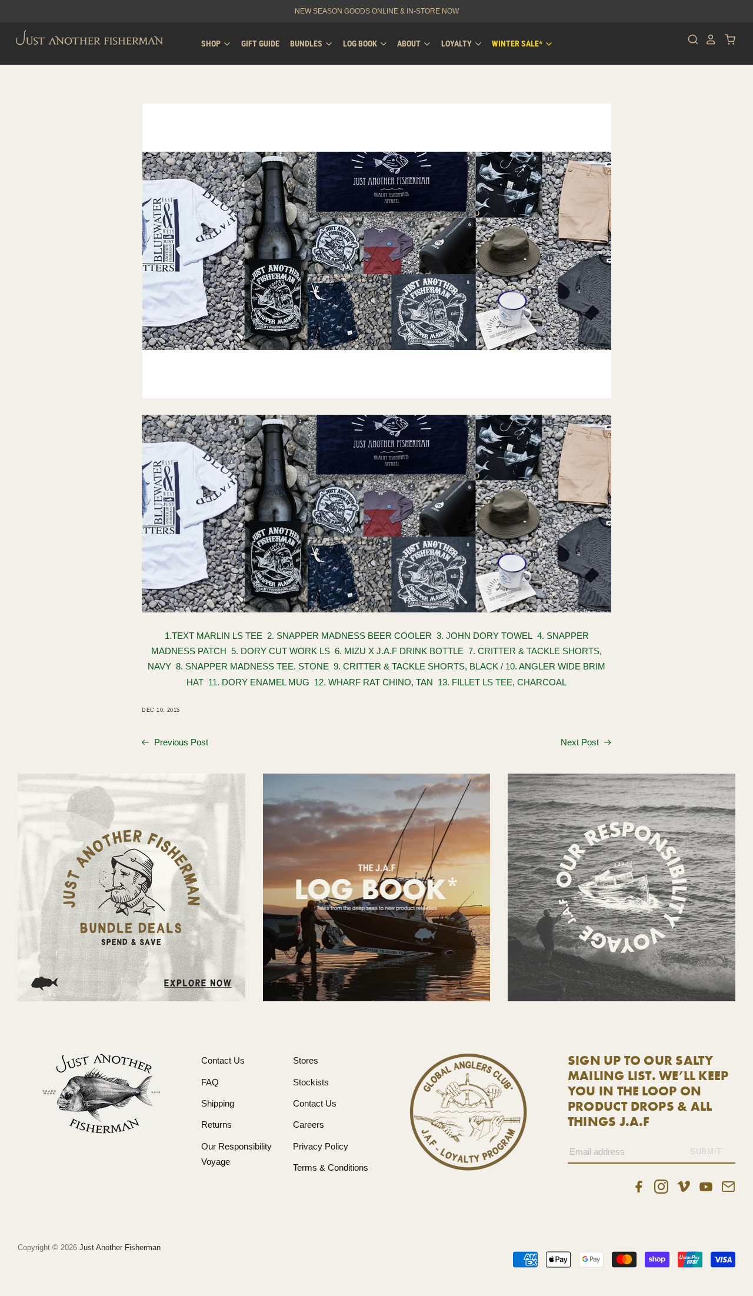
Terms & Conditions (330, 1167)
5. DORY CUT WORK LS (283, 651)
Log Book (361, 43)
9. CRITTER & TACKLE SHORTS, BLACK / (419, 666)
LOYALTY (457, 43)
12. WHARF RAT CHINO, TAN (376, 682)
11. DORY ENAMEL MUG (261, 682)
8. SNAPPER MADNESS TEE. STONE (255, 666)
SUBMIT (706, 1151)
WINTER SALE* (518, 43)
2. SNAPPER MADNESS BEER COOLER (352, 636)
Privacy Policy (320, 1146)
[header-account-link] (708, 39)
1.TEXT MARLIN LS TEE (213, 636)
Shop (211, 43)
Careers (308, 1125)
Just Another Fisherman (120, 1247)
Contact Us (223, 1060)
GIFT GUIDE (260, 43)
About (409, 43)
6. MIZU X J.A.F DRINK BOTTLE (401, 651)
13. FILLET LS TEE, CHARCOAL (502, 682)
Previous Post (180, 742)
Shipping (217, 1103)
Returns (216, 1125)
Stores (305, 1060)
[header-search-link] (690, 39)
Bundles (307, 43)
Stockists (311, 1082)
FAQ (210, 1082)
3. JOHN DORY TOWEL (487, 636)
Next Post (581, 742)
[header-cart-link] (727, 39)
